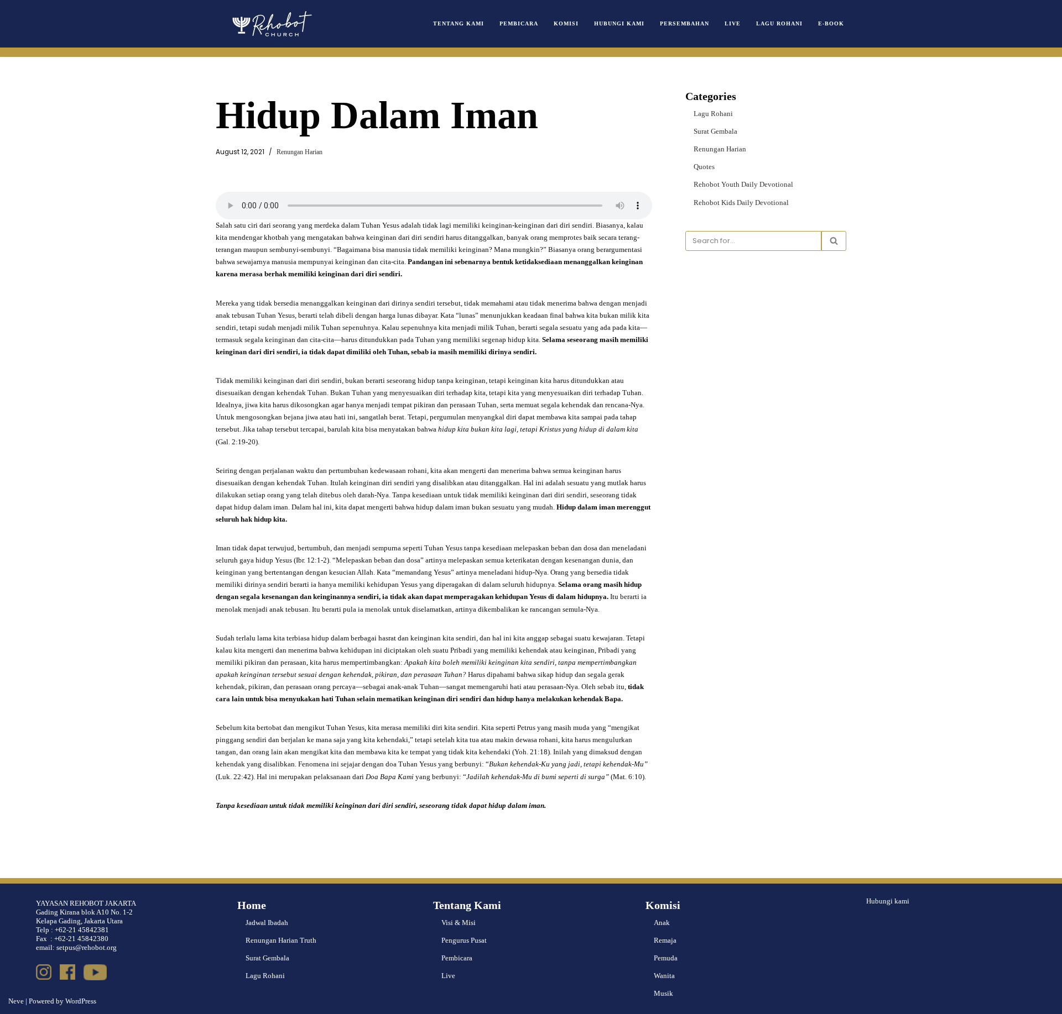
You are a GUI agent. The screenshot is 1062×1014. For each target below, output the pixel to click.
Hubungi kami (887, 901)
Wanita (664, 975)
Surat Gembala (715, 131)
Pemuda (666, 958)
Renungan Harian (299, 152)
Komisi (566, 23)
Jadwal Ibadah (267, 922)
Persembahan (684, 23)
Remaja (665, 940)
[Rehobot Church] (271, 24)
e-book (831, 23)
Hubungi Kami (619, 23)
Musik (663, 993)
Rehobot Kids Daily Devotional (741, 202)
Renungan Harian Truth (281, 940)
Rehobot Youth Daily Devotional (743, 184)
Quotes (704, 166)
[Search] (833, 241)
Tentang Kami (458, 23)
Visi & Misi (458, 922)
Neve (16, 1001)
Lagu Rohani (779, 23)
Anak (662, 922)
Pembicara (518, 23)
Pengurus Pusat (464, 940)
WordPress (80, 1001)
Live (733, 23)
